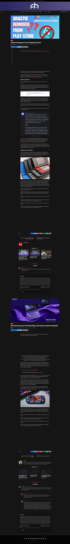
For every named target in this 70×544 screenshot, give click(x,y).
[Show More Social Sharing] (29, 47)
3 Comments (29, 327)
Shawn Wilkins (15, 44)
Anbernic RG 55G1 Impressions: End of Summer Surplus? (37, 0)
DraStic (20, 230)
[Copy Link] (12, 57)
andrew (14, 327)
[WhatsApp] (12, 61)
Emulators (23, 230)
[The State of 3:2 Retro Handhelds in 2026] (35, 253)
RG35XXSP (41, 364)
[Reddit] (12, 59)
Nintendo (26, 230)
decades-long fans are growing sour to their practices (33, 155)
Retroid (20, 448)
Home (21, 11)
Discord (21, 197)
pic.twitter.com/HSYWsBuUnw (32, 369)
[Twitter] (12, 55)
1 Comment (32, 44)
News (24, 11)
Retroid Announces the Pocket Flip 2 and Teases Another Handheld (27, 238)
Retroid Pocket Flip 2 (24, 448)
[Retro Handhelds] (35, 6)
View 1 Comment (35, 263)
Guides (36, 11)
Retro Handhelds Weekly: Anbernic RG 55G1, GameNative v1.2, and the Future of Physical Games (23, 258)
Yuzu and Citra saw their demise (35, 99)
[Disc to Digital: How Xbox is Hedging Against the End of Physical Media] (46, 253)
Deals (46, 11)
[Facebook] (12, 53)
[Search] (68, 12)
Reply (50, 271)
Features (32, 11)
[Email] (12, 63)
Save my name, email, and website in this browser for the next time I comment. (31, 289)
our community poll (40, 375)
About (49, 11)
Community (41, 11)
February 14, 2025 (39, 372)
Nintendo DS (30, 230)
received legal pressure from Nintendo (36, 75)
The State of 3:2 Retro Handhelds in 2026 (33, 257)
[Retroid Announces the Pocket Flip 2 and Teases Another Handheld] (35, 310)
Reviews (27, 11)
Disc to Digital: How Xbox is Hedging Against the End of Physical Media (46, 257)
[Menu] (1, 12)
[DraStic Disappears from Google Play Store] (35, 27)
